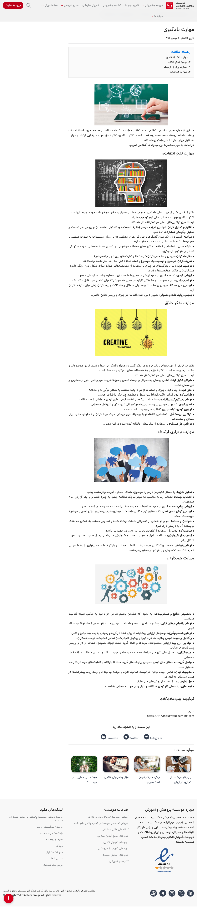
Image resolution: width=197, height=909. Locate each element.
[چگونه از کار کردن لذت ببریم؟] (147, 764)
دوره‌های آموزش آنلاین (115, 842)
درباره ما (158, 16)
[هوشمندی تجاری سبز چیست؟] (84, 764)
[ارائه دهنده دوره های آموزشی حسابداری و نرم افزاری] (180, 6)
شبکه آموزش (51, 5)
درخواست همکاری (53, 865)
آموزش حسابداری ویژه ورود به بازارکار (108, 817)
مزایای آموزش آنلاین (116, 777)
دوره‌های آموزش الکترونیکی (113, 849)
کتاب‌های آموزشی (112, 5)
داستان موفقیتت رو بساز (49, 827)
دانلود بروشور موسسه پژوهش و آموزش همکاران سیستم (36, 819)
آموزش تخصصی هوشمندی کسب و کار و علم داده (101, 823)
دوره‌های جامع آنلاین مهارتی (112, 836)
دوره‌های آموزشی (153, 5)
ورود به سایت (13, 5)
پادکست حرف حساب (51, 833)
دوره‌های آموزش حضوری (115, 855)
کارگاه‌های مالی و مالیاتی (115, 830)
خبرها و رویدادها (54, 840)
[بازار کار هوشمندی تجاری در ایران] (178, 764)
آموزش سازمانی (90, 5)
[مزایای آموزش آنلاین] (116, 764)
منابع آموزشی (71, 5)
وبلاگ (59, 846)
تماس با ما (57, 859)
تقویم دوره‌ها (132, 5)
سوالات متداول (54, 852)
